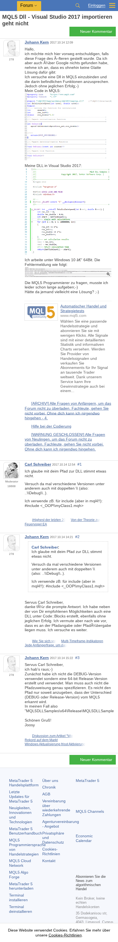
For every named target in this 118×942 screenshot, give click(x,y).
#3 (77, 657)
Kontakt (48, 861)
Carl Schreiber (38, 464)
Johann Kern (37, 42)
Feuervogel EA (36, 524)
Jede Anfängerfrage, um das (46, 645)
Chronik (49, 787)
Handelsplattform (24, 782)
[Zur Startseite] (3, 33)
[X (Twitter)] (96, 860)
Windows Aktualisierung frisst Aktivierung (55, 744)
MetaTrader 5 (87, 780)
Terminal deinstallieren (20, 909)
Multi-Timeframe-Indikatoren (82, 641)
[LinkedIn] (79, 869)
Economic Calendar (84, 838)
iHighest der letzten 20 (49, 520)
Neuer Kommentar (96, 31)
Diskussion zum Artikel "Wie (52, 736)
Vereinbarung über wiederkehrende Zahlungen (56, 808)
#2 (77, 537)
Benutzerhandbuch (25, 831)
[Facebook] (79, 860)
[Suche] (77, 5)
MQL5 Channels (90, 811)
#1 (79, 464)
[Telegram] (88, 860)
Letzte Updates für (21, 796)
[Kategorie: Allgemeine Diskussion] (10, 33)
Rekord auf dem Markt (41, 740)
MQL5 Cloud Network (20, 863)
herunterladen (21, 886)
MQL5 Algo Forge (18, 874)
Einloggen (96, 5)
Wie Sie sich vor (44, 641)
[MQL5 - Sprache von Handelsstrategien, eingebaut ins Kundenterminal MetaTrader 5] (8, 5)
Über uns (50, 780)
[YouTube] (105, 860)
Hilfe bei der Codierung (51, 426)
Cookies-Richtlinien (51, 851)
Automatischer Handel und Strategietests (83, 308)
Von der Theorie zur (85, 520)
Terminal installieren (18, 897)
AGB (46, 794)
